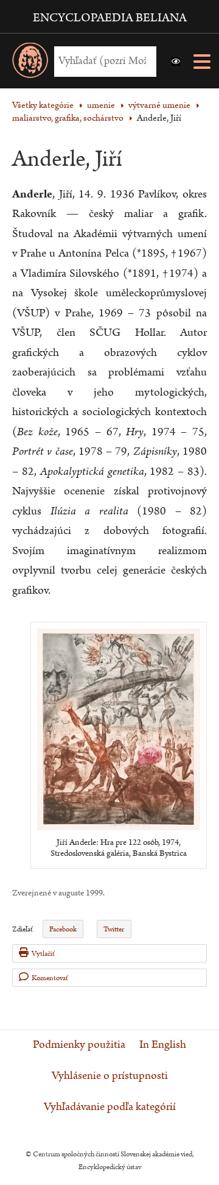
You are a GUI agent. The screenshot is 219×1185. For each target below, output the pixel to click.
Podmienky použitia (79, 1045)
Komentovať (50, 978)
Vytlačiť (43, 953)
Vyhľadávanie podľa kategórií (110, 1107)
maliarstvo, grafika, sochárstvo (67, 118)
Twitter (113, 929)
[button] (176, 61)
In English (162, 1045)
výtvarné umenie (159, 105)
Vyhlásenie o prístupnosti (110, 1076)
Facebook (63, 929)
